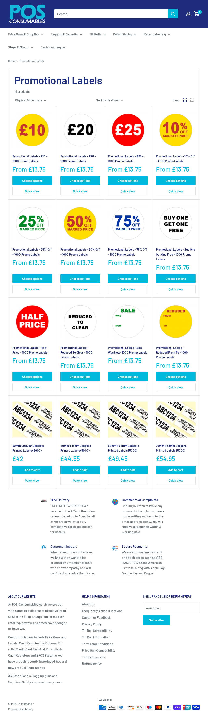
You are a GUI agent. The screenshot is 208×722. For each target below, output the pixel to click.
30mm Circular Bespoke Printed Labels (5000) (28, 448)
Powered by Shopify (20, 709)
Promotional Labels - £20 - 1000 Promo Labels (78, 158)
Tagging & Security (64, 34)
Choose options (32, 180)
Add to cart (32, 470)
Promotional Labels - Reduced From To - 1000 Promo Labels (172, 352)
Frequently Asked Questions (102, 611)
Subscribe (156, 620)
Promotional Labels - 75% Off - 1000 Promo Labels (127, 252)
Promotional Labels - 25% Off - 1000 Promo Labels (32, 252)
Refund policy (92, 663)
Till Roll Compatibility (97, 630)
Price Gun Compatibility (98, 650)
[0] (196, 13)
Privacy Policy (92, 624)
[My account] (188, 14)
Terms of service (94, 657)
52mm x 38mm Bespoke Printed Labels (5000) (123, 448)
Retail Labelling (155, 34)
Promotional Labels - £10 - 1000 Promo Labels (29, 158)
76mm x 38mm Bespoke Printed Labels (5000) (171, 448)
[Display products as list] (192, 100)
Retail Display (122, 34)
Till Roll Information (96, 637)
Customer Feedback (96, 617)
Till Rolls (95, 34)
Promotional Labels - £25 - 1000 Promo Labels (125, 158)
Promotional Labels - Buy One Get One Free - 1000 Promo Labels (175, 254)
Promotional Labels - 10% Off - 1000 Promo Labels (175, 158)
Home (12, 61)
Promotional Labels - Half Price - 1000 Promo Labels (29, 350)
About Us (88, 604)
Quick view (32, 191)
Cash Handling (51, 47)
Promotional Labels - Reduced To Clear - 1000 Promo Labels (76, 352)
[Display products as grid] (185, 100)
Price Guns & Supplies (23, 34)
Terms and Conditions (97, 644)
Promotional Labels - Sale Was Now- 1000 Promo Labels (127, 350)
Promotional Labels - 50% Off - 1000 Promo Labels (80, 252)
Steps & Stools (18, 47)
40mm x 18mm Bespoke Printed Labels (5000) (75, 448)
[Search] (173, 13)
